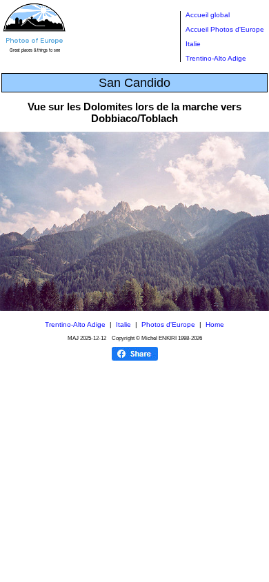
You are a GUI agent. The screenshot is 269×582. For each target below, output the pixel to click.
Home (215, 324)
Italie (193, 44)
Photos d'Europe (168, 324)
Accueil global (208, 15)
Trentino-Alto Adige (216, 58)
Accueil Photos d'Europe (225, 29)
